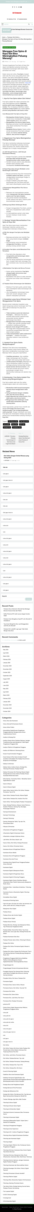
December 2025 (7, 666)
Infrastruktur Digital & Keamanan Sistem (13, 833)
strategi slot (7, 427)
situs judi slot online (8, 1022)
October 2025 (6, 672)
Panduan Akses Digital (9, 918)
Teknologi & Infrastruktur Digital (11, 1109)
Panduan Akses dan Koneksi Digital (12, 915)
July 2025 (5, 682)
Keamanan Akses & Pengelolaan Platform (14, 849)
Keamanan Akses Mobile (9, 852)
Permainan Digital (8, 981)
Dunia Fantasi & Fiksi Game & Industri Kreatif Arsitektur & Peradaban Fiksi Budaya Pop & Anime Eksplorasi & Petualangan (16, 758)
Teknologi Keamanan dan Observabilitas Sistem (15, 1165)
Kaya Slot (14, 424)
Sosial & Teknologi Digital (10, 1071)
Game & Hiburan (7, 784)
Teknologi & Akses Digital (10, 1102)
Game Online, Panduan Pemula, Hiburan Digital (15, 795)
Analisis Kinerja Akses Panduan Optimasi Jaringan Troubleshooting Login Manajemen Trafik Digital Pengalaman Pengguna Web (16, 742)
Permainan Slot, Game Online (11, 994)
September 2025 (7, 675)
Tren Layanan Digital (8, 1191)
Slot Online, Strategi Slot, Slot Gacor (12, 1068)
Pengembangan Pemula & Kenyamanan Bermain (15, 968)
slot (4, 532)
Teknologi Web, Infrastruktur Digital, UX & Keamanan (17, 1180)
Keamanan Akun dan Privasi (10, 859)
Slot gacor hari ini (8, 512)
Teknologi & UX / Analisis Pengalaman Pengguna (16, 1132)
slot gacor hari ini (7, 480)
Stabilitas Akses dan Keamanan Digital (13, 1074)
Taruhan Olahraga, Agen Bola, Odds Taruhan (14, 1099)
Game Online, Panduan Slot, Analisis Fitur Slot (15, 798)
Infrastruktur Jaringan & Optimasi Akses (13, 836)
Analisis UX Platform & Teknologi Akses (13, 750)
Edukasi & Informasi (8, 763)
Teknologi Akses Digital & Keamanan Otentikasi (15, 1135)
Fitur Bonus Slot (12, 421)
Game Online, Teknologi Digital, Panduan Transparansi (17, 802)
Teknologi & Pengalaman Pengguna (12, 1125)
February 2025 (7, 698)
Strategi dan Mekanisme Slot (11, 1091)
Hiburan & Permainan (8, 826)
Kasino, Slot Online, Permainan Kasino (13, 846)
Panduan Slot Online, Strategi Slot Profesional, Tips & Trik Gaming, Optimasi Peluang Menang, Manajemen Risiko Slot (17, 953)
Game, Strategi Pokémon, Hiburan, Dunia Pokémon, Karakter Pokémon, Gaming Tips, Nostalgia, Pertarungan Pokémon (16, 806)
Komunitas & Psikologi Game (11, 900)
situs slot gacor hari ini (9, 1032)
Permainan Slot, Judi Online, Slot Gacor (13, 997)
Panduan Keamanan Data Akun (11, 936)
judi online (6, 424)
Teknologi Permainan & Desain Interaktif (13, 1173)
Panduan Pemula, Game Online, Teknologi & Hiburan (17, 940)
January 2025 (6, 701)
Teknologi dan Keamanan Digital (11, 1138)
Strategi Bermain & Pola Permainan (12, 1088)
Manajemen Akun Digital (9, 908)
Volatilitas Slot (17, 427)
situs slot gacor (7, 493)
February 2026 (7, 659)
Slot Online (6, 1045)
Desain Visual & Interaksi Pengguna (12, 753)
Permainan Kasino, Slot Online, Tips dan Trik (14, 988)
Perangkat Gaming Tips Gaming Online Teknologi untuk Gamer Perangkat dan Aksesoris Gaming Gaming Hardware (16, 973)
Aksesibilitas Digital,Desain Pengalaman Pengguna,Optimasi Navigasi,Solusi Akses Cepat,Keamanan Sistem (14, 732)
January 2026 (6, 662)
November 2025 (7, 669)
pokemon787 (6, 1004)
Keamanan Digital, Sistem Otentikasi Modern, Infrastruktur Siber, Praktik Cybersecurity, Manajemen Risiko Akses (17, 882)
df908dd (6, 61)
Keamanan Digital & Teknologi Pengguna (14, 877)
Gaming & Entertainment (9, 812)
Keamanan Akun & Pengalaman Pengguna (14, 856)
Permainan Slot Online (9, 991)
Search (4, 596)
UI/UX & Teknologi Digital (10, 1194)
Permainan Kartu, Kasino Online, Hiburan (13, 984)
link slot (5, 499)
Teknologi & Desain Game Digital (12, 1106)
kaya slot (28, 82)
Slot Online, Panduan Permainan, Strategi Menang (16, 1061)
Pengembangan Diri (8, 965)
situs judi (5, 1012)
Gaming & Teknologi (8, 818)
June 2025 (6, 685)
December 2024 (7, 705)
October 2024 (6, 711)
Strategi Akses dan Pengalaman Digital (13, 1084)
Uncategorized (7, 1198)
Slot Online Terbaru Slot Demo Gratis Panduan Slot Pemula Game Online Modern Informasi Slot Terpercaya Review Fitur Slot (16, 1050)
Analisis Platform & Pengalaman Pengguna (14, 747)
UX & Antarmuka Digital (9, 1201)
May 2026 (5, 649)
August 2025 (6, 679)
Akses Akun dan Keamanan (10, 720)
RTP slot (22, 424)
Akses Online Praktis (8, 727)
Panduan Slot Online (9, 47)
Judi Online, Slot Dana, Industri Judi (12, 839)
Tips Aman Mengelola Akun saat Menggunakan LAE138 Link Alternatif (15, 1)
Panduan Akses (7, 912)
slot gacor (6, 473)
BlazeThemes (17, 1209)
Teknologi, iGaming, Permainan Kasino (13, 1183)
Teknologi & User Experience (10, 1129)
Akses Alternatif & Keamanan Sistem (13, 724)
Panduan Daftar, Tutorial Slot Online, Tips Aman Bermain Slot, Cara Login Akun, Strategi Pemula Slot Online (17, 931)
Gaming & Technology (9, 815)
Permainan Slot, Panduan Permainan (12, 1001)
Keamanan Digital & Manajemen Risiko (13, 870)
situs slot (5, 525)
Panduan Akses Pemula (9, 921)
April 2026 (6, 653)
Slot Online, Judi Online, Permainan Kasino (14, 1055)
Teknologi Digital (7, 1142)
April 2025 (6, 692)
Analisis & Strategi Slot (9, 737)
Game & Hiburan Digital (9, 787)
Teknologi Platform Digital (10, 1176)
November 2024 (7, 708)
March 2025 (6, 695)
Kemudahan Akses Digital (10, 897)
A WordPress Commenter (10, 640)
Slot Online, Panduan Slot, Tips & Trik (13, 1065)
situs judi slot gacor (8, 1019)
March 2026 (6, 656)
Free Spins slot (24, 421)
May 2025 (5, 688)
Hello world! (22, 640)
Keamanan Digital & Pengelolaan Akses (13, 874)
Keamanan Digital (7, 867)
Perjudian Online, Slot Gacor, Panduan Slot (14, 978)
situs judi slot (6, 1015)
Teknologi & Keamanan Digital (11, 1117)
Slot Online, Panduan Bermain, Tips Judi (13, 1058)
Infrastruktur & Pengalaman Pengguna (13, 830)
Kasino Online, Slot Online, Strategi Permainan (15, 843)
